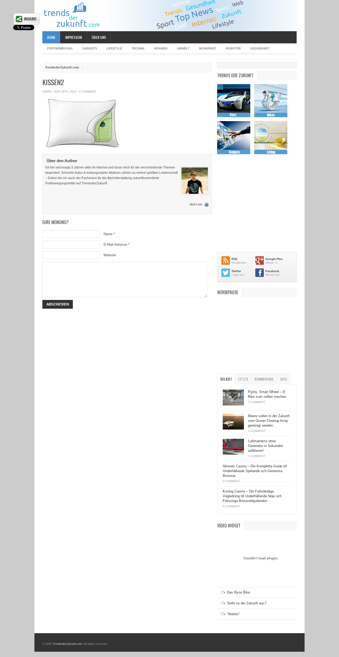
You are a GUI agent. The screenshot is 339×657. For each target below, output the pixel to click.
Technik (138, 48)
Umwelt (183, 48)
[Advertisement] (257, 333)
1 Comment (256, 402)
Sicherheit (207, 48)
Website (110, 255)
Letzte (243, 379)
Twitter (236, 271)
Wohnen (160, 48)
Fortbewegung (60, 48)
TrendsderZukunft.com (62, 67)
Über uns (99, 37)
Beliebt (226, 379)
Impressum (73, 37)
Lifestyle (114, 48)
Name (109, 234)
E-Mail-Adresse (117, 245)
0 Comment (87, 91)
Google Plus (274, 259)
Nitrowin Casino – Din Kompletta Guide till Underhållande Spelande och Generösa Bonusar (255, 471)
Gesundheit (259, 48)
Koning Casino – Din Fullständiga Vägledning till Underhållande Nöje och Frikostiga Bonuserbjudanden (252, 496)
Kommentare (264, 379)
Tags (283, 379)
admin (47, 91)
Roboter (233, 48)
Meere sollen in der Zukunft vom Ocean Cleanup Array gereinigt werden (269, 420)
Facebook (272, 271)
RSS (234, 259)
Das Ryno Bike (238, 592)
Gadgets (89, 48)
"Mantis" (233, 614)
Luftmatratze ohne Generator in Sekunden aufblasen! (265, 446)
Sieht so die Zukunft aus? (246, 603)
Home (51, 37)
